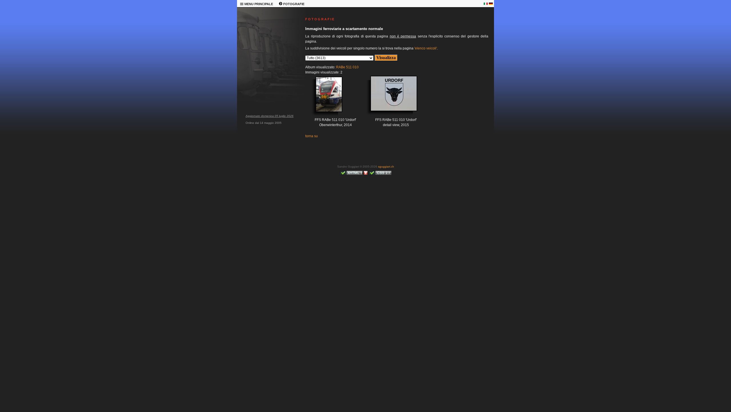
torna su (311, 136)
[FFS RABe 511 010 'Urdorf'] (322, 98)
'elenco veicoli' (425, 48)
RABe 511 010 (347, 67)
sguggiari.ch (386, 166)
